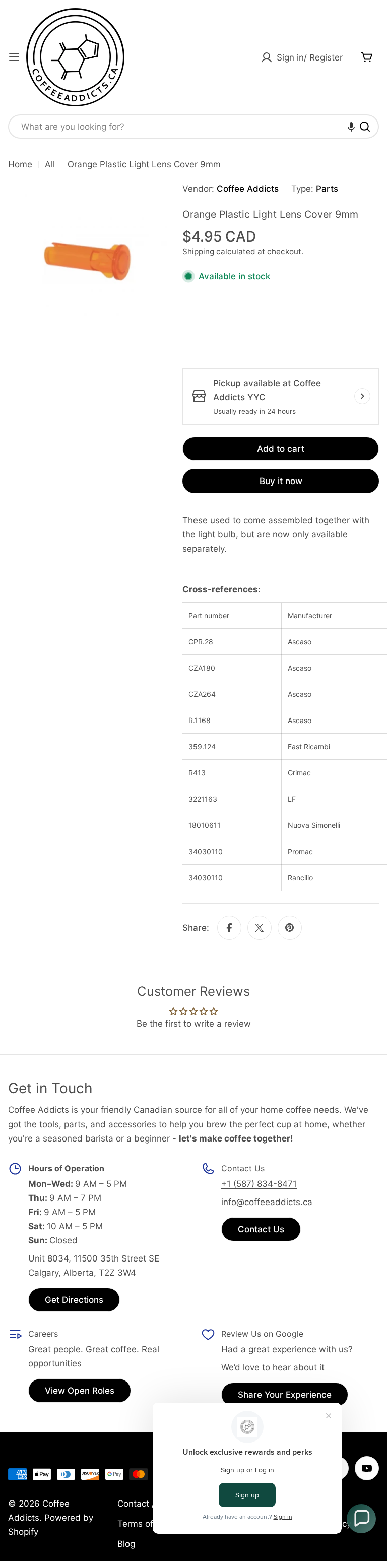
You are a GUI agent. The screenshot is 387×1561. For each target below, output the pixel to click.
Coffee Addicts (248, 189)
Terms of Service (151, 1524)
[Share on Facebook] (229, 928)
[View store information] (362, 396)
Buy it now (281, 481)
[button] (351, 126)
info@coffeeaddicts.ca (266, 1202)
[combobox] (193, 126)
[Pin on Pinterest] (290, 928)
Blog (126, 1544)
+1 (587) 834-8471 (259, 1184)
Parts (327, 189)
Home (20, 164)
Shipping (198, 251)
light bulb (217, 534)
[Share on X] (259, 928)
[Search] (365, 127)
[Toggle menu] (14, 57)
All (50, 164)
